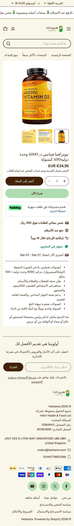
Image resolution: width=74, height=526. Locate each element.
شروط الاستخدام (26, 377)
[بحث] (8, 43)
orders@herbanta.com (51, 450)
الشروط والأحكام (22, 511)
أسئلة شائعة (32, 497)
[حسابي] (13, 29)
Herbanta (27, 519)
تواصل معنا (50, 497)
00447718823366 (54, 457)
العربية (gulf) (55, 3)
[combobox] (37, 43)
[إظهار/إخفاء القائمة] (68, 29)
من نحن (66, 497)
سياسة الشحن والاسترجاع (55, 504)
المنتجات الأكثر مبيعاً (34, 55)
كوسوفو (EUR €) (25, 3)
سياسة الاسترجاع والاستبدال (54, 511)
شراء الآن (37, 193)
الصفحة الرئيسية (61, 55)
